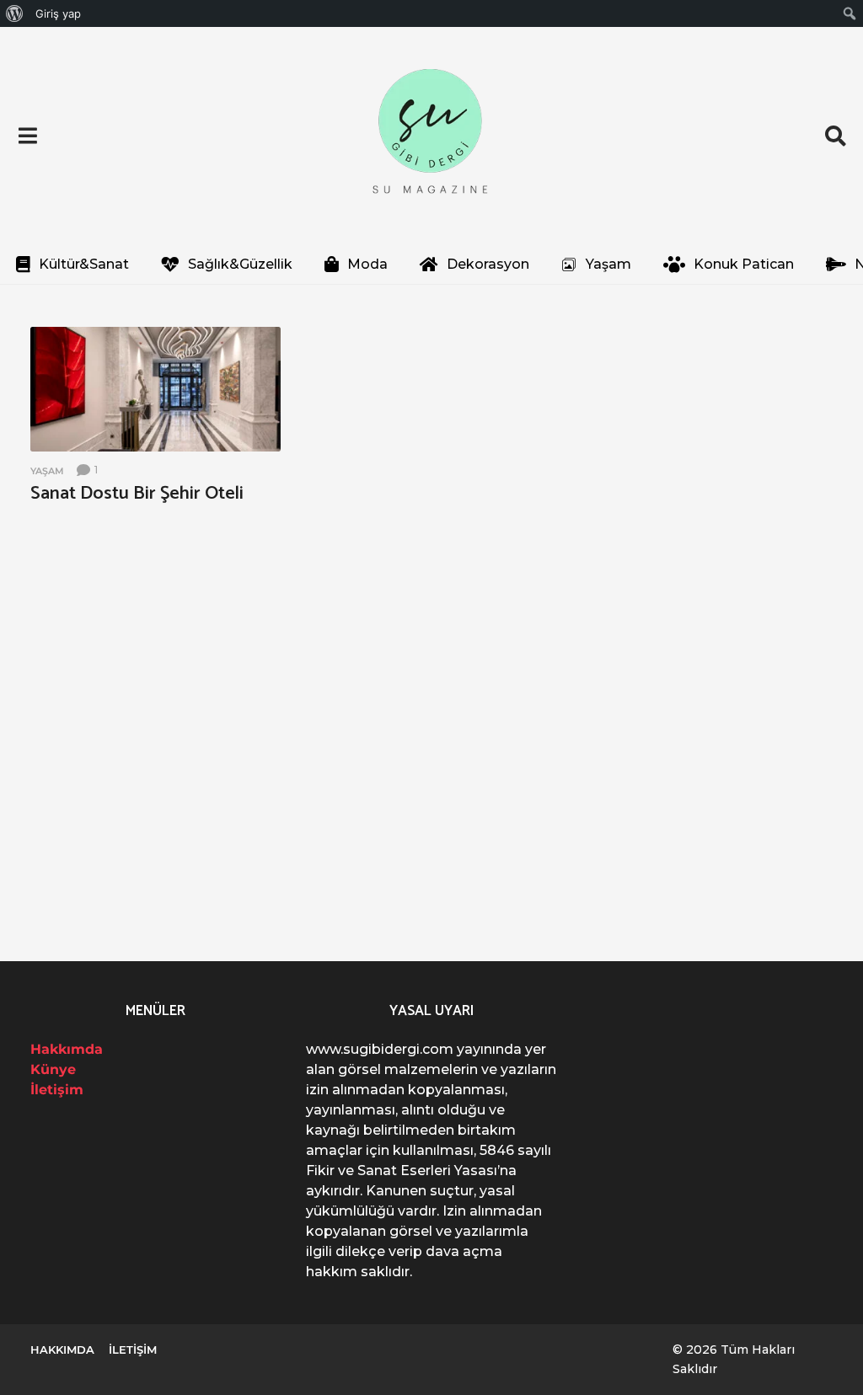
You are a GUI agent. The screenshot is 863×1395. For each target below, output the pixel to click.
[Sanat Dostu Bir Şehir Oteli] (155, 389)
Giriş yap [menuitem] (58, 13)
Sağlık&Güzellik (240, 264)
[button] (27, 135)
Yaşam (608, 264)
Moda (367, 264)
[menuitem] (14, 13)
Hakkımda (66, 1049)
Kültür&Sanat (84, 264)
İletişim (56, 1090)
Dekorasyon (488, 264)
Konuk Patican (744, 264)
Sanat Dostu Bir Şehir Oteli (137, 493)
